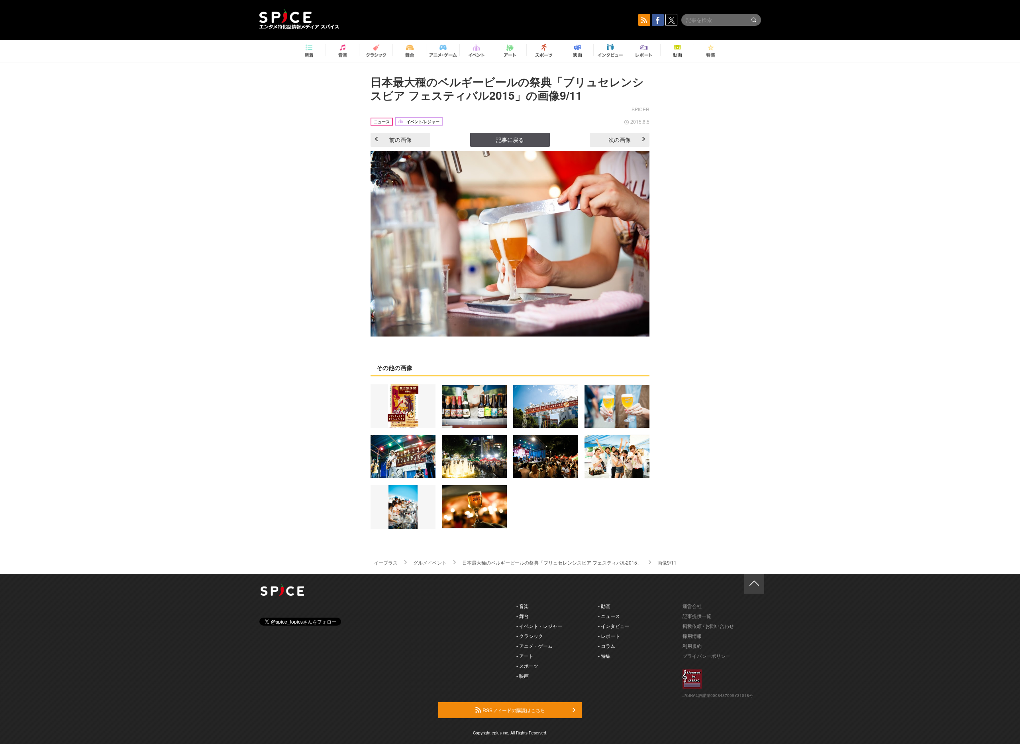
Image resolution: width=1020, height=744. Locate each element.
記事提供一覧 (697, 615)
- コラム (606, 645)
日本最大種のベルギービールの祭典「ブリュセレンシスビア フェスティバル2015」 (552, 562)
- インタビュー (614, 625)
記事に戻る (510, 140)
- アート (525, 655)
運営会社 (692, 605)
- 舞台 (522, 615)
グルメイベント (430, 562)
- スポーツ (527, 665)
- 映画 (522, 675)
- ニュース (609, 615)
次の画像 (619, 140)
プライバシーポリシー (706, 655)
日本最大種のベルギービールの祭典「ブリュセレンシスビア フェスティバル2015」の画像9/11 (507, 88)
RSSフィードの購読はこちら (513, 710)
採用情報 (692, 635)
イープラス (386, 562)
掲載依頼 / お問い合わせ (708, 625)
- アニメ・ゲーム (534, 645)
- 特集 (604, 655)
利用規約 (692, 645)
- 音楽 (522, 605)
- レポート (609, 635)
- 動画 (604, 605)
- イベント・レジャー (539, 625)
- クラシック (529, 635)
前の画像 (400, 140)
